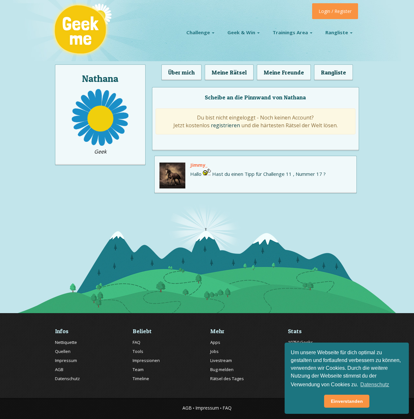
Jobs (214, 351)
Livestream (221, 360)
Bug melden (222, 369)
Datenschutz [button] (374, 384)
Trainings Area (291, 32)
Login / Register (335, 11)
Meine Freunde (284, 72)
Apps (215, 342)
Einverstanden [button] (347, 401)
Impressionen (146, 360)
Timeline (141, 378)
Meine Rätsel (229, 72)
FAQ (136, 342)
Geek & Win (241, 32)
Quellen (63, 351)
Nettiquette (66, 342)
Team (138, 369)
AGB (59, 369)
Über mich (181, 72)
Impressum (66, 360)
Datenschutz (67, 378)
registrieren (225, 125)
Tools (138, 351)
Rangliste (337, 32)
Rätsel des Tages (227, 378)
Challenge (198, 32)
